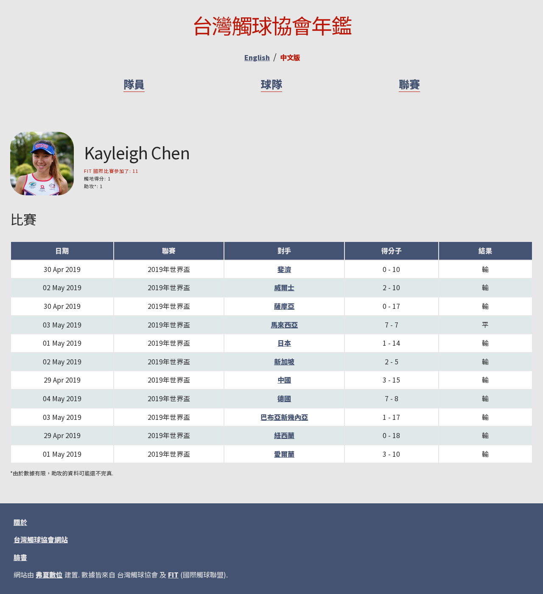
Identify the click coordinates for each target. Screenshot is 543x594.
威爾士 (284, 287)
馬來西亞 (284, 324)
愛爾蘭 (284, 454)
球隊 (271, 84)
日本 (284, 343)
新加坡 (284, 361)
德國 (284, 398)
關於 (20, 522)
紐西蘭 (284, 435)
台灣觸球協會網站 (41, 539)
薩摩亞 (284, 306)
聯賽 (409, 84)
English (257, 57)
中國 (284, 380)
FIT (173, 574)
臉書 (20, 557)
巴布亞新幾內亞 (284, 417)
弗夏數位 (49, 574)
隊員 (134, 84)
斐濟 (284, 269)
